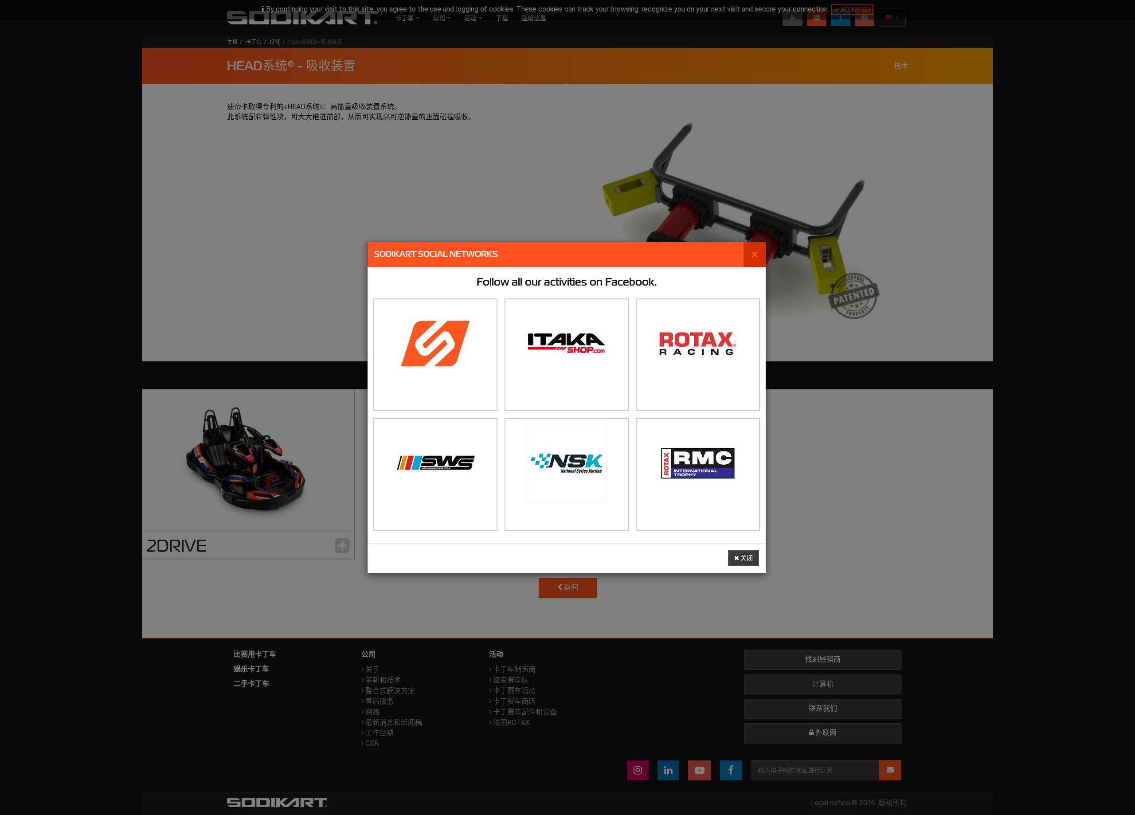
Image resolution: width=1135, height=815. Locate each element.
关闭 (746, 558)
